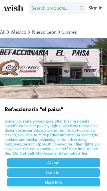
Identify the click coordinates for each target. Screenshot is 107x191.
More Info (53, 182)
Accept (53, 162)
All (2, 32)
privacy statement (49, 130)
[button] (81, 8)
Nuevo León (44, 32)
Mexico (18, 32)
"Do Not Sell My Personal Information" (46, 153)
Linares (69, 32)
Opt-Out (53, 172)
